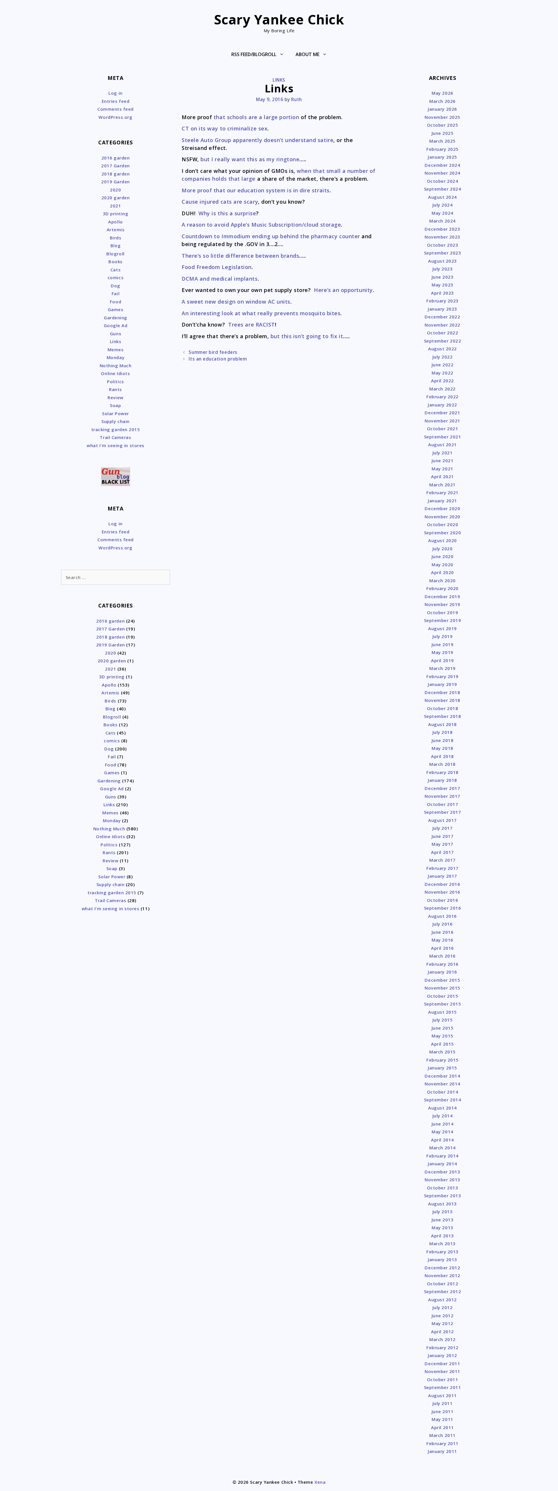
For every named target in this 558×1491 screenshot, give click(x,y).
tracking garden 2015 (115, 429)
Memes (116, 349)
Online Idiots (115, 373)
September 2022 (442, 341)
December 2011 (442, 1363)
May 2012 (442, 1323)
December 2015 (442, 980)
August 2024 (442, 197)
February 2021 (442, 492)
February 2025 (442, 149)
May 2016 (442, 940)
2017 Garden (115, 166)
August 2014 (442, 1108)
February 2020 (442, 588)
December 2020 (442, 508)
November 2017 (442, 796)
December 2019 (442, 596)
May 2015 (442, 1036)
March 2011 (442, 1435)
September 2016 (442, 908)
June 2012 (443, 1315)
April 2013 (442, 1236)
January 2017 (442, 876)
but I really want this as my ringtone (250, 159)
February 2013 (442, 1252)
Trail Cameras (115, 437)
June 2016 (443, 932)
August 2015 (442, 1012)
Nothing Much (115, 365)
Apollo (115, 222)
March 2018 (442, 764)
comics (116, 277)
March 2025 (442, 141)
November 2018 (442, 700)
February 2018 (442, 772)
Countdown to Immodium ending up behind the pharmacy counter (271, 236)
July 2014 (442, 1116)
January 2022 (442, 405)
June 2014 (443, 1124)
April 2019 (442, 660)
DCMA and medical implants (220, 278)
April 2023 (442, 293)
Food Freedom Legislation (217, 267)
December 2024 (442, 165)
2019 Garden (115, 181)
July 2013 (442, 1211)
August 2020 (442, 540)
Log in (115, 93)
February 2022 (442, 396)
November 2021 (442, 421)
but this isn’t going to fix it (307, 336)
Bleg (115, 245)
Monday (115, 357)
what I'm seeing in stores (115, 445)
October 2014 (442, 1092)
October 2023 (442, 245)
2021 (115, 206)
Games (116, 309)
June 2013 (443, 1220)
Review (115, 397)
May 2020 (442, 564)
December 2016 (442, 884)
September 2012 (442, 1291)
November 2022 (442, 325)
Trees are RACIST (251, 324)
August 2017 (442, 820)
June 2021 (443, 460)
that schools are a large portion (255, 117)
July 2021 (442, 453)
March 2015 (442, 1052)
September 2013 (442, 1195)
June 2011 (443, 1411)
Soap (115, 405)
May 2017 (442, 844)
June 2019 (443, 644)
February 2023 (442, 301)
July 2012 (442, 1307)
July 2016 (442, 924)
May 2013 (442, 1227)
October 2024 (442, 181)
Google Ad (116, 325)
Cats (115, 270)
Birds (115, 238)
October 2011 (442, 1379)
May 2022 (442, 373)
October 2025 (442, 125)
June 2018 (443, 740)
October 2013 (442, 1188)
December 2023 (442, 229)
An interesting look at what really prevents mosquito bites (261, 313)
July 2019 (442, 636)
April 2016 (442, 948)
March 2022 (442, 389)
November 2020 (442, 516)
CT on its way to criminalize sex (224, 128)
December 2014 (442, 1076)
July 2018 (442, 732)
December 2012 (442, 1267)
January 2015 (442, 1068)
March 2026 (442, 101)
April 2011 (442, 1427)
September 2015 (442, 1004)
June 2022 (443, 365)
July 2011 (442, 1403)
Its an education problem (218, 359)
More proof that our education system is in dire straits (256, 190)
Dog (115, 285)
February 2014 (442, 1156)
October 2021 (442, 428)
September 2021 (442, 437)
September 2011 (442, 1387)
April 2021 (442, 476)
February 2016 (442, 964)
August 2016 (442, 916)
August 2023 (442, 261)
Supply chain (115, 421)
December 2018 (442, 692)
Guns (115, 333)
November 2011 (442, 1371)
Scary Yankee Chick (279, 19)
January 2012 (442, 1355)
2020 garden (115, 197)
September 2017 (442, 812)
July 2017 (442, 828)
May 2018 (442, 748)
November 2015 (442, 988)
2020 (115, 190)
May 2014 (442, 1132)
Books (115, 261)
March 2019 (442, 668)
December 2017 (442, 788)
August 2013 (442, 1204)
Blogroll (115, 254)
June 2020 (443, 556)
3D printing (115, 213)
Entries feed (115, 101)
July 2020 (442, 548)
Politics (115, 381)
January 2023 (442, 309)
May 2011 (442, 1419)
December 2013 (442, 1172)
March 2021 (442, 485)
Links (279, 80)
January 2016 (442, 972)
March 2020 (442, 580)
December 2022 (442, 317)
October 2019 (442, 612)
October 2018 (442, 708)
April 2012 (442, 1331)
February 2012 (442, 1347)
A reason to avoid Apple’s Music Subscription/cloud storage (261, 224)
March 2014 (442, 1147)
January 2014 (442, 1163)
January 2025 (442, 157)
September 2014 (442, 1100)
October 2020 (442, 524)
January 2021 (442, 500)
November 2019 (442, 604)
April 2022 (442, 380)
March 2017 (442, 860)
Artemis (116, 229)
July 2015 (442, 1020)
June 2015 (443, 1028)
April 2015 (442, 1044)
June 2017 (443, 836)
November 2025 (442, 117)
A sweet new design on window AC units (236, 301)
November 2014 (442, 1084)
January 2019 (442, 684)
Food (115, 301)
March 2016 (442, 956)
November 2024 (442, 173)
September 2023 (442, 253)
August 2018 (442, 724)
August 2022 (442, 349)
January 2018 (442, 780)
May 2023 (442, 285)
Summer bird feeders (213, 352)
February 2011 (442, 1443)
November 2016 (442, 892)
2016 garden (115, 158)
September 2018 (442, 716)
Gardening (115, 317)
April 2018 (442, 756)
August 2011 (442, 1395)
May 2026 (442, 93)
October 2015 (442, 996)
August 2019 (442, 628)
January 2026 (442, 109)
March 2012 (442, 1339)
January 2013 (442, 1259)
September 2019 (442, 620)
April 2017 (442, 852)
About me (307, 54)
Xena (320, 1482)
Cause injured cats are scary (220, 201)
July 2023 (442, 269)
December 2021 (442, 412)
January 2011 (442, 1451)
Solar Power (115, 413)
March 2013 (442, 1243)
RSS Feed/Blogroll (253, 54)
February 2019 (442, 676)
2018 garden (115, 174)
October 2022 (442, 333)
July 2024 (442, 205)
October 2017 (442, 804)
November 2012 (442, 1275)
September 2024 (442, 189)
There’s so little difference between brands (240, 255)
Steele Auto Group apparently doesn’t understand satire (257, 140)
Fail (115, 293)
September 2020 (442, 532)
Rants (115, 389)
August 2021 (442, 444)
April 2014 (442, 1140)
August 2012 (442, 1299)
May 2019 (442, 652)
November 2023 (442, 237)
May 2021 (442, 469)
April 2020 (442, 572)
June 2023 (443, 277)
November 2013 (442, 1179)
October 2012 (442, 1283)
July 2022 (442, 357)
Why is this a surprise (227, 213)
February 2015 (442, 1060)
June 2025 (443, 133)
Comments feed (115, 109)
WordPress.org (115, 117)
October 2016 (442, 900)
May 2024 (442, 213)
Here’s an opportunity (343, 289)
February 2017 (442, 868)
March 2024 (442, 221)
